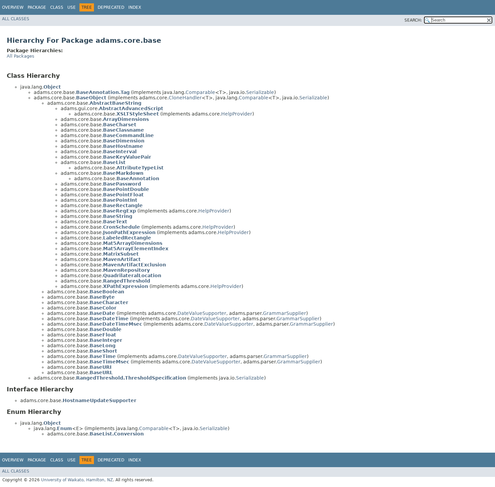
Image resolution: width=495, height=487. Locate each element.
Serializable (260, 92)
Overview (13, 7)
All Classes (15, 19)
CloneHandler (185, 97)
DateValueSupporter (201, 313)
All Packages (20, 56)
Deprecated (111, 7)
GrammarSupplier (284, 313)
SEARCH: (413, 20)
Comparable (200, 92)
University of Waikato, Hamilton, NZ (77, 480)
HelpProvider (236, 114)
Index (134, 7)
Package (37, 7)
